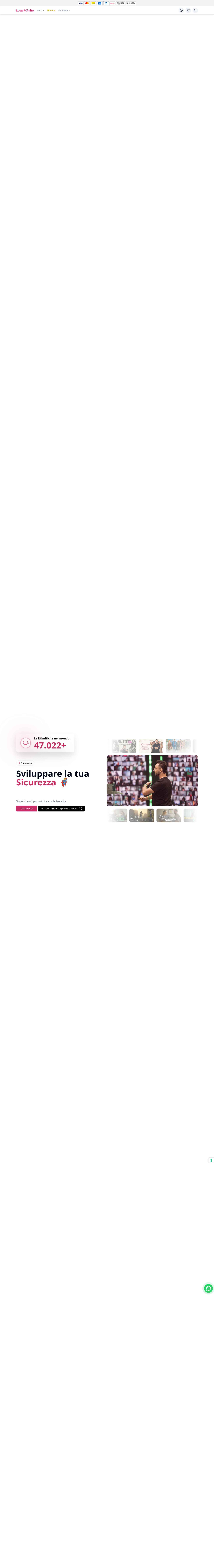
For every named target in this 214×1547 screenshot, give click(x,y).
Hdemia (51, 10)
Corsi (39, 10)
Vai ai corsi (27, 808)
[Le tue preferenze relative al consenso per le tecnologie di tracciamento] (211, 1160)
